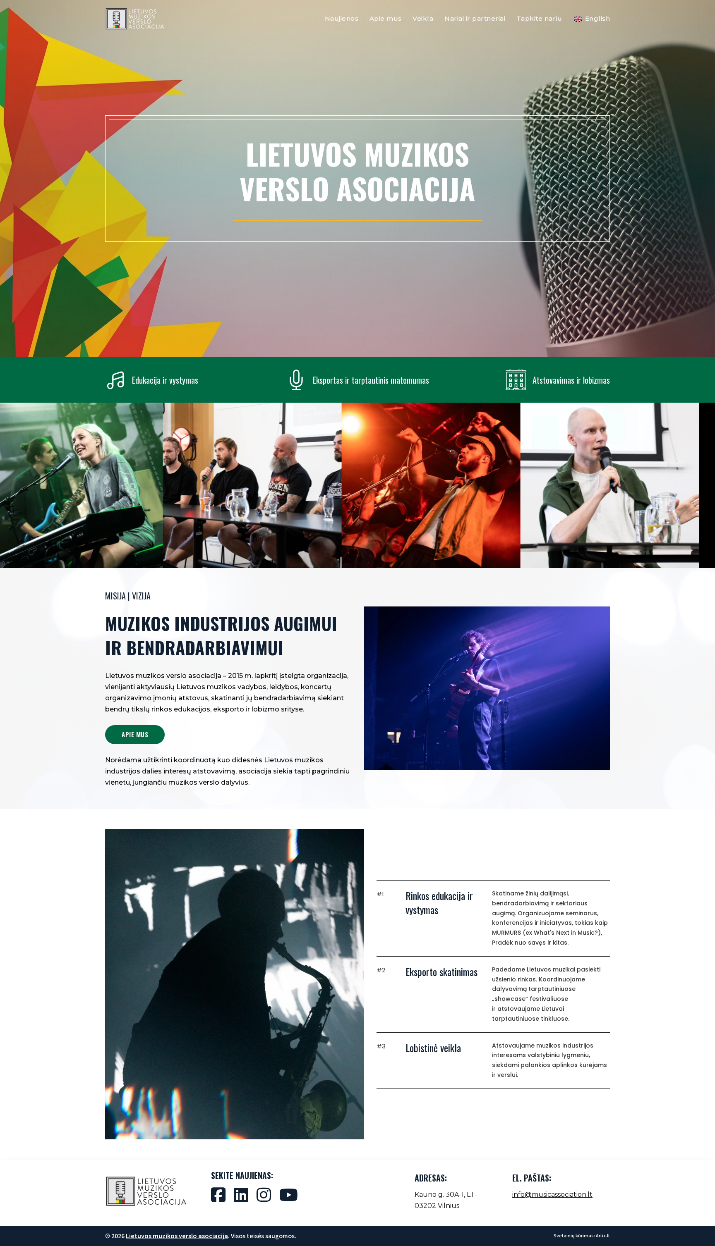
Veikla (423, 18)
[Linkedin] (241, 1194)
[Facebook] (218, 1194)
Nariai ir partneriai (474, 18)
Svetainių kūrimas (574, 1235)
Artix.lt (603, 1235)
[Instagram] (264, 1194)
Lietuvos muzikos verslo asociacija (177, 1236)
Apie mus (385, 18)
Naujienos (342, 18)
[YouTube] (288, 1194)
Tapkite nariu (539, 18)
